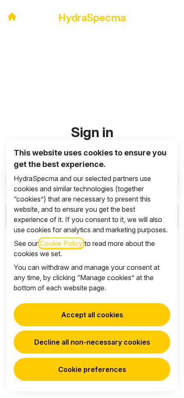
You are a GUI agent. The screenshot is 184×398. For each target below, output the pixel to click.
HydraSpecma (92, 18)
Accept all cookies (92, 314)
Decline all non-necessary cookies (92, 342)
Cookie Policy (61, 243)
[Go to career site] (12, 17)
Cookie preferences (92, 369)
